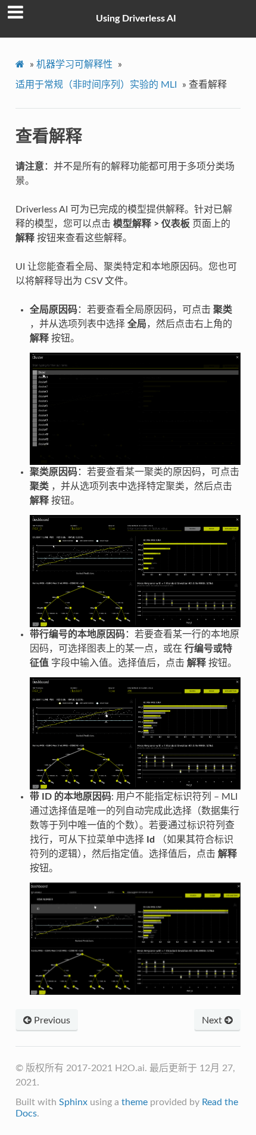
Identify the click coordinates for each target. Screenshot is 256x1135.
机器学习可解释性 (74, 64)
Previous (51, 1020)
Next (213, 1020)
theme (134, 1102)
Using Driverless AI (136, 18)
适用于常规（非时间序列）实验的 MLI (96, 85)
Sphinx (73, 1102)
